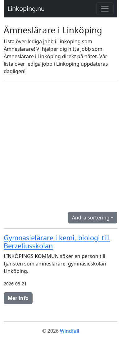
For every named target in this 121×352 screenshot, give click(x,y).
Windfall (69, 330)
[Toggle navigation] (105, 8)
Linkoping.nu (26, 8)
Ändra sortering (91, 217)
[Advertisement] (60, 146)
